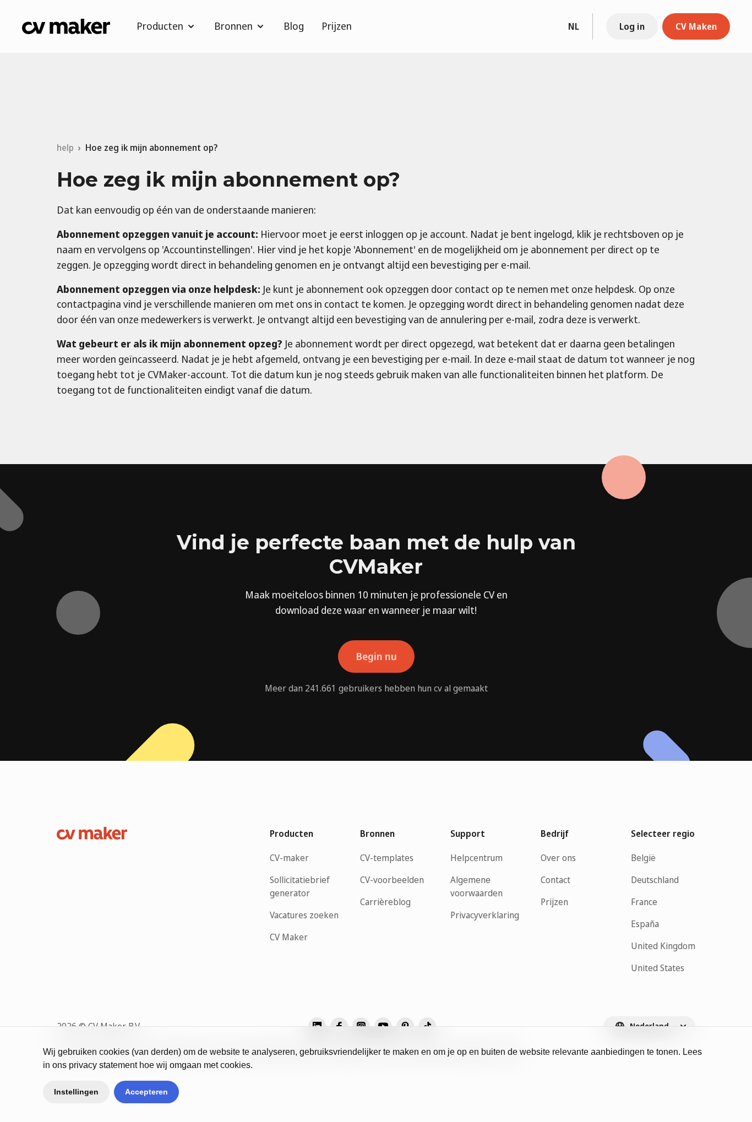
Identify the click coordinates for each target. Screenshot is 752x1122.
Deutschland (655, 880)
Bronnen (233, 25)
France (644, 902)
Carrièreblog (385, 902)
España (645, 924)
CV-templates (386, 858)
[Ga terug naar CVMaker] (66, 26)
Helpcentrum (476, 858)
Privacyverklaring (484, 915)
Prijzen (336, 25)
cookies (114, 1051)
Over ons (558, 858)
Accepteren (146, 1091)
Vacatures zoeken (304, 915)
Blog (294, 25)
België (643, 858)
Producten (160, 25)
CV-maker (289, 858)
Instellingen (76, 1091)
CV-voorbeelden (392, 880)
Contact (555, 880)
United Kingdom (663, 946)
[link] (151, 147)
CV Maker (289, 937)
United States (657, 968)
